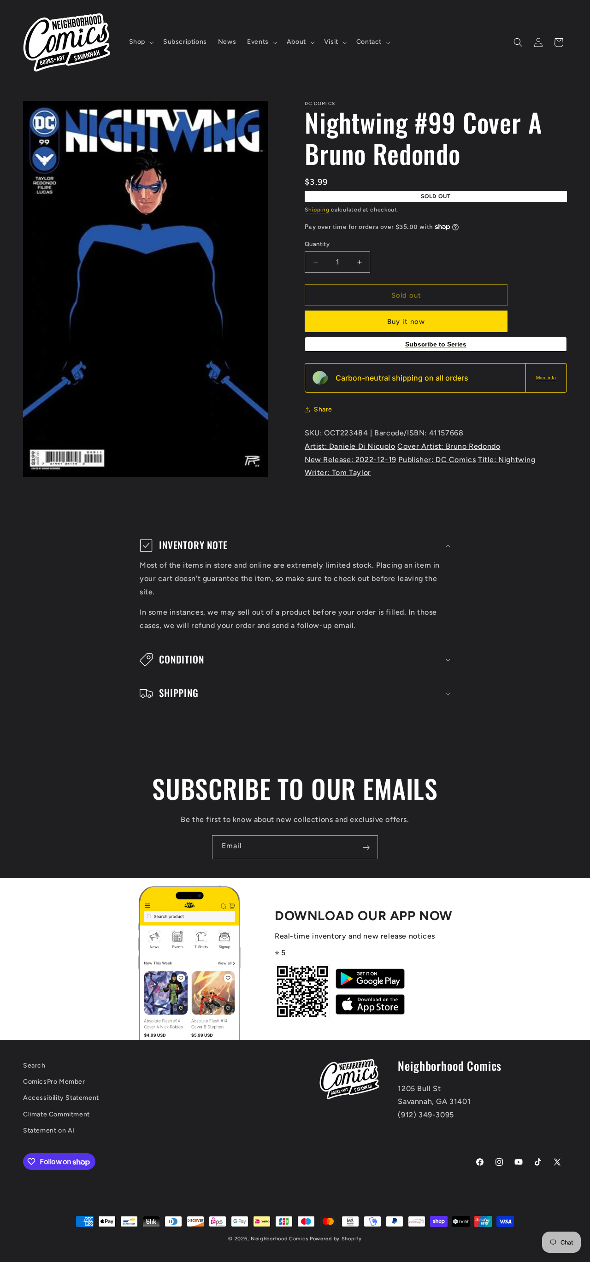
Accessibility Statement (61, 1098)
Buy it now (406, 321)
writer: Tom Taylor (338, 472)
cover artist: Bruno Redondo (448, 446)
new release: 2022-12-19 (350, 459)
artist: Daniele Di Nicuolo (350, 446)
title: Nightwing (507, 459)
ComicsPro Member (54, 1082)
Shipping (317, 209)
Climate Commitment (56, 1114)
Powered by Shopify (336, 1239)
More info (546, 377)
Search (34, 1065)
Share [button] (323, 409)
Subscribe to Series (435, 344)
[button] (141, 42)
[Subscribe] (366, 847)
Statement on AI (49, 1130)
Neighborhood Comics (279, 1239)
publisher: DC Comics (437, 459)
